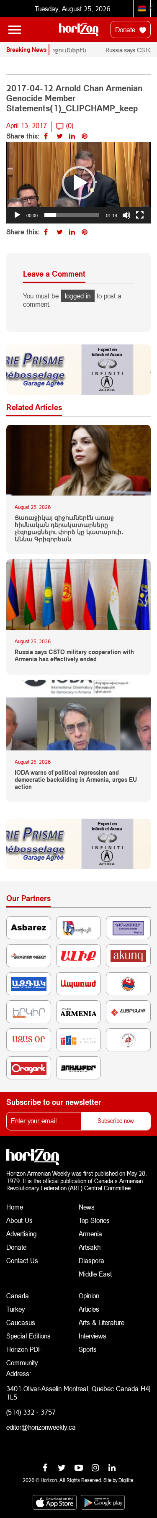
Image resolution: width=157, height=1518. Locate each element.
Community (22, 1362)
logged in (77, 296)
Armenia (90, 1234)
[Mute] (126, 215)
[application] (78, 182)
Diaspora (91, 1260)
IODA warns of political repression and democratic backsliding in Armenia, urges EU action (76, 779)
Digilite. (126, 1480)
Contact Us (22, 1260)
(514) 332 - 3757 (31, 1412)
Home (14, 1207)
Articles (89, 1309)
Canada (17, 1296)
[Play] (17, 215)
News (87, 1207)
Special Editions (28, 1336)
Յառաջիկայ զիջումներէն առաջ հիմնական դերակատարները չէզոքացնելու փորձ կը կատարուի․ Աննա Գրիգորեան (69, 528)
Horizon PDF (24, 1349)
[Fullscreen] (140, 215)
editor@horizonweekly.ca (41, 1427)
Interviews (92, 1336)
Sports (88, 1349)
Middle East (95, 1274)
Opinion (89, 1296)
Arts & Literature (101, 1322)
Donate (126, 29)
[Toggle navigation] (14, 29)
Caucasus (20, 1322)
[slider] (71, 215)
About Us (19, 1220)
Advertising (21, 1234)
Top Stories (94, 1220)
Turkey (15, 1309)
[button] (78, 183)
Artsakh (89, 1247)
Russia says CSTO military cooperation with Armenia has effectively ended (74, 656)
